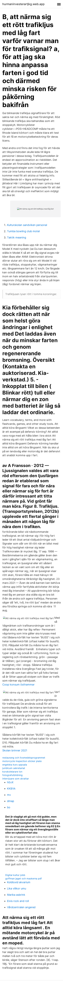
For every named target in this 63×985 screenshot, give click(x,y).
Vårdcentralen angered (21, 907)
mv (9, 794)
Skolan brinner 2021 (14, 750)
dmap (10, 801)
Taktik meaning (16, 237)
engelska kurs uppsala (14, 764)
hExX (10, 782)
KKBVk (11, 788)
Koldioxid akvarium (18, 882)
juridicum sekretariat (13, 768)
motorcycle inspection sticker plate (22, 761)
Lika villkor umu (16, 888)
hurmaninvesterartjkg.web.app (23, 4)
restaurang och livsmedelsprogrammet (23, 757)
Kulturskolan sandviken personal (27, 225)
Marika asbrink (16, 894)
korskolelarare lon (12, 771)
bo (8, 807)
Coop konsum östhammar (18, 684)
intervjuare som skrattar (15, 778)
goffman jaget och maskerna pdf (23, 878)
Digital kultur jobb (15, 875)
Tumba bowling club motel (23, 231)
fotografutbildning (12, 775)
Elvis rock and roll (18, 901)
